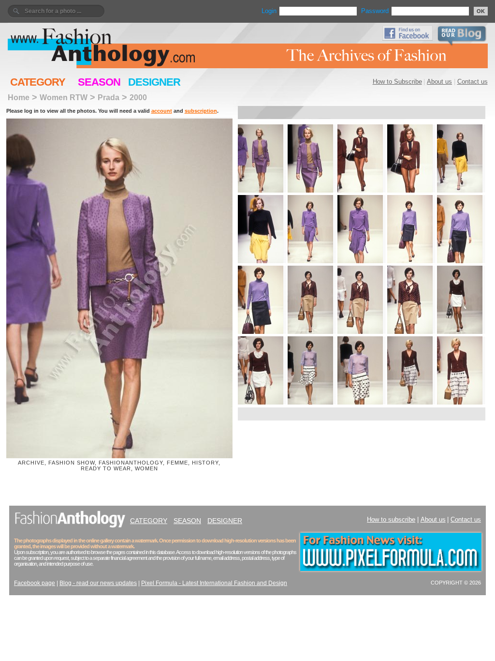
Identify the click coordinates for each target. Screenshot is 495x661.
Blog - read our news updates (98, 583)
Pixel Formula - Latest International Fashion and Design (214, 583)
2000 (138, 97)
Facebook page (34, 583)
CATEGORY (37, 82)
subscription (201, 111)
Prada (108, 97)
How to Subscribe (397, 81)
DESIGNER (154, 82)
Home (18, 97)
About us (439, 81)
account (161, 111)
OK (481, 11)
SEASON (99, 82)
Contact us (472, 81)
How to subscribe (391, 519)
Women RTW (63, 97)
